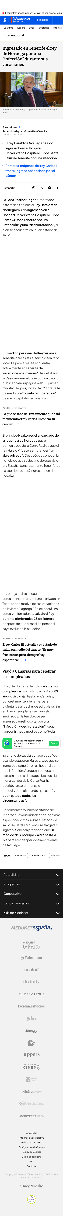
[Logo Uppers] (31, 1055)
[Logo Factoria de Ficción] (31, 1006)
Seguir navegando (17, 903)
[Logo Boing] (31, 1018)
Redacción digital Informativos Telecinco (25, 131)
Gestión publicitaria (31, 1156)
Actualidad (20, 855)
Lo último (8, 28)
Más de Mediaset (16, 913)
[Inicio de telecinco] (5, 20)
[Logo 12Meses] (31, 1079)
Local (32, 28)
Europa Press (10, 127)
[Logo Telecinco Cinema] (31, 1067)
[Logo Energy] (31, 1030)
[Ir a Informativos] (20, 20)
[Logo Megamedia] (33, 1186)
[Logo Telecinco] (31, 957)
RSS (31, 1161)
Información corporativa (31, 1137)
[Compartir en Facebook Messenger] (50, 188)
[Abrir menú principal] (57, 20)
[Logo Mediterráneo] (31, 1116)
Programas (12, 884)
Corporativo (13, 893)
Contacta (31, 1166)
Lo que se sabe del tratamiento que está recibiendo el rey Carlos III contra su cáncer (31, 419)
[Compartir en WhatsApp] (34, 188)
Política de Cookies (31, 1152)
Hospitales (56, 855)
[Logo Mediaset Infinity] (31, 945)
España (21, 28)
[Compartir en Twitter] (42, 188)
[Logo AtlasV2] (31, 1091)
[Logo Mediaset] (31, 930)
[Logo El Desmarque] (31, 994)
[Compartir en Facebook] (57, 188)
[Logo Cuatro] (31, 969)
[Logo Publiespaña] (31, 1103)
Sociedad (44, 28)
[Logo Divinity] (31, 982)
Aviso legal (31, 1133)
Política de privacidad (31, 1142)
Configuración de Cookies (32, 1147)
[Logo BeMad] (31, 1043)
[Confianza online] (31, 1203)
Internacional (14, 35)
